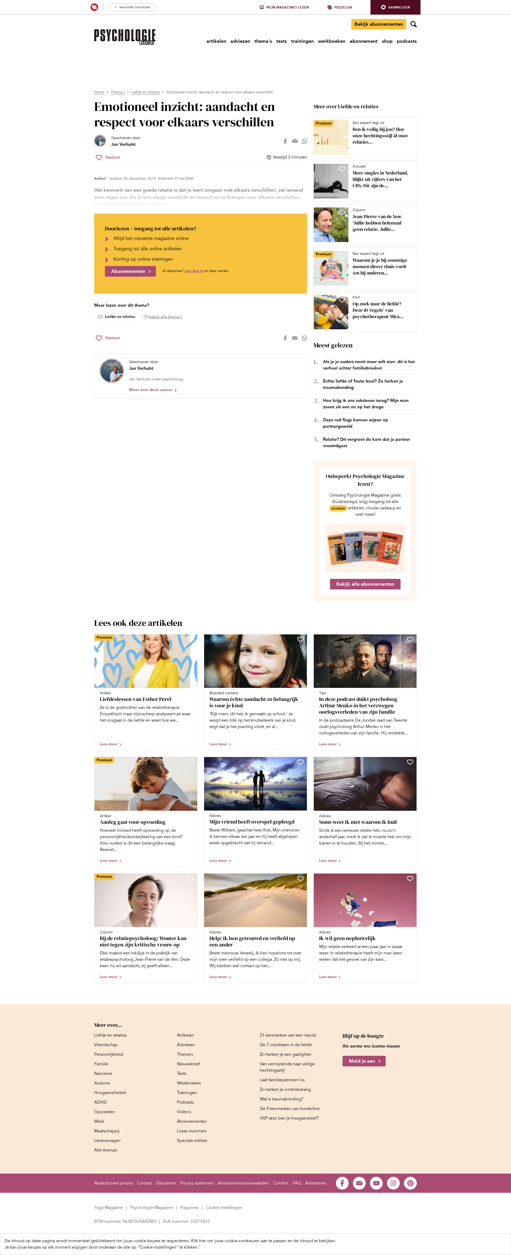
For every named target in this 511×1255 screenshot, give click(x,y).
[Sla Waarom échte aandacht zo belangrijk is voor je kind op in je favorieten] (300, 639)
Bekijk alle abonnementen (365, 584)
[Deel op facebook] (285, 141)
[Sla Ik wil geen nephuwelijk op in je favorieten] (410, 878)
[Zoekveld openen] (413, 24)
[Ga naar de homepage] (124, 37)
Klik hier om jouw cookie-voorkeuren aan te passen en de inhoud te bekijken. (263, 1241)
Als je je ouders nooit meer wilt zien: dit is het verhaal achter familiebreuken (369, 365)
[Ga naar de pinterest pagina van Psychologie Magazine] (410, 1183)
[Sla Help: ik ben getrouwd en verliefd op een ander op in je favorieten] (300, 878)
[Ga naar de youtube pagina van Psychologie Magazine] (376, 1183)
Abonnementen (128, 271)
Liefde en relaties (145, 92)
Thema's (118, 92)
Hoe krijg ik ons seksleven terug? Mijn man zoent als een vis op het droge (366, 403)
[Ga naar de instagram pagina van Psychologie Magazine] (393, 1183)
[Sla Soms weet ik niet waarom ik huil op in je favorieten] (410, 762)
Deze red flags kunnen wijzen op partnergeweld (355, 423)
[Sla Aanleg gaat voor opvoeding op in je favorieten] (191, 762)
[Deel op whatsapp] (304, 141)
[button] (395, 7)
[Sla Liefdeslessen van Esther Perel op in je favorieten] (191, 639)
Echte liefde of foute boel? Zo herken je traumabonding (363, 384)
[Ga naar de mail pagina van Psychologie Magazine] (359, 1183)
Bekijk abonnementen (379, 24)
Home (99, 92)
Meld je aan (362, 1061)
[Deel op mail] (295, 141)
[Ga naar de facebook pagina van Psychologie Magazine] (342, 1183)
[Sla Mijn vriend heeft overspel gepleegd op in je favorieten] (300, 762)
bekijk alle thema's (165, 316)
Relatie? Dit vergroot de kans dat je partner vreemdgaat (366, 442)
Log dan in (194, 271)
